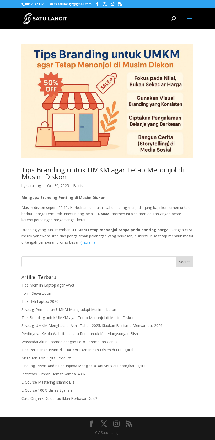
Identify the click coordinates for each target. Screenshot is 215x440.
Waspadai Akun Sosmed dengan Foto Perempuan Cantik (69, 341)
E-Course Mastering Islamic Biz (48, 382)
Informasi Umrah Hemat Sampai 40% (53, 374)
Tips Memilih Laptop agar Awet (48, 285)
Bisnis (78, 185)
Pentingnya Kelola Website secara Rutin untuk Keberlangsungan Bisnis (81, 333)
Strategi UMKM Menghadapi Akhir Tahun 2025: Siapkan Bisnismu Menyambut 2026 (92, 325)
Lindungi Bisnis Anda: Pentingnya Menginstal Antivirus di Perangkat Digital (84, 365)
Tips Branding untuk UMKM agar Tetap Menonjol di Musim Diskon (103, 173)
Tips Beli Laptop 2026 (40, 301)
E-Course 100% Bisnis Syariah (47, 390)
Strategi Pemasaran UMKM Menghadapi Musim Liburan (69, 309)
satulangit (34, 185)
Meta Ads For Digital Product (46, 358)
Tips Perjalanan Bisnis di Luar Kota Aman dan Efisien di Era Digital (77, 349)
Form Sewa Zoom (37, 293)
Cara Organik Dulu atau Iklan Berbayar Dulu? (59, 398)
